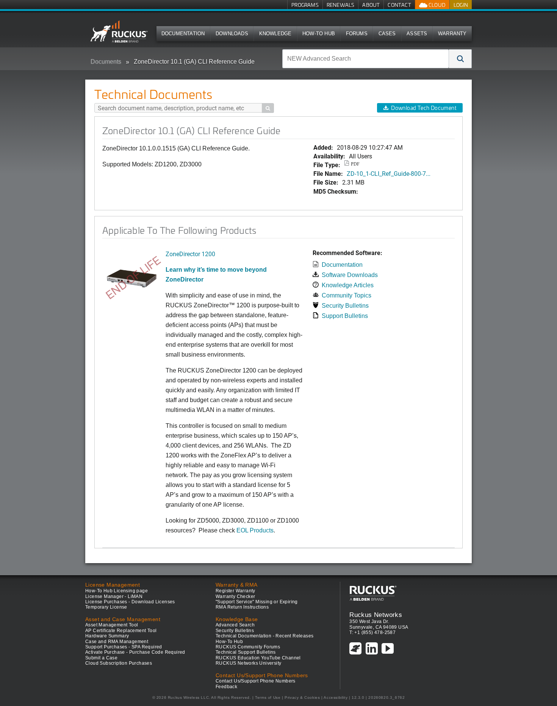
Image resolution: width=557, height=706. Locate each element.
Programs (305, 5)
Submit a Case (101, 658)
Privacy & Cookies (302, 697)
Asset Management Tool (111, 625)
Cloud (436, 5)
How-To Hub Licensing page (116, 590)
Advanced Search (235, 625)
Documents (106, 61)
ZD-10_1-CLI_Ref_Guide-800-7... (388, 173)
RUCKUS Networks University (248, 663)
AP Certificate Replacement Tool (120, 630)
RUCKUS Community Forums (248, 647)
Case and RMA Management (116, 641)
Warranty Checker (235, 596)
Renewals (341, 5)
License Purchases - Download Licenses (130, 601)
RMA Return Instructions (242, 607)
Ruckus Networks (375, 614)
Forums (357, 33)
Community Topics (346, 295)
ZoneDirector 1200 (190, 254)
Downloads (232, 33)
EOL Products (255, 530)
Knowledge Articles (348, 285)
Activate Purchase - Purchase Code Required (135, 652)
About (371, 5)
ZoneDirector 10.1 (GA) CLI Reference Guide (194, 61)
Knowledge (275, 33)
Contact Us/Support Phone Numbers (256, 681)
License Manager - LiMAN (113, 596)
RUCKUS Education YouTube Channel (258, 658)
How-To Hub (318, 33)
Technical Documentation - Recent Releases (264, 636)
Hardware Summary (107, 636)
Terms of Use (267, 697)
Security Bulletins (345, 305)
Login (461, 5)
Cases (387, 33)
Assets (417, 33)
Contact (399, 5)
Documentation (183, 33)
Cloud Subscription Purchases (118, 663)
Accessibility (335, 697)
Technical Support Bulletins (246, 652)
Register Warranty (235, 590)
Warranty (452, 33)
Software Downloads (350, 275)
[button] (460, 58)
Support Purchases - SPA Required (123, 647)
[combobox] (365, 58)
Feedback (226, 686)
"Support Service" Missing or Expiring (257, 601)
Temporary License (106, 607)
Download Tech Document (423, 107)
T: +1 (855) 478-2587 (372, 632)
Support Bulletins (345, 316)
